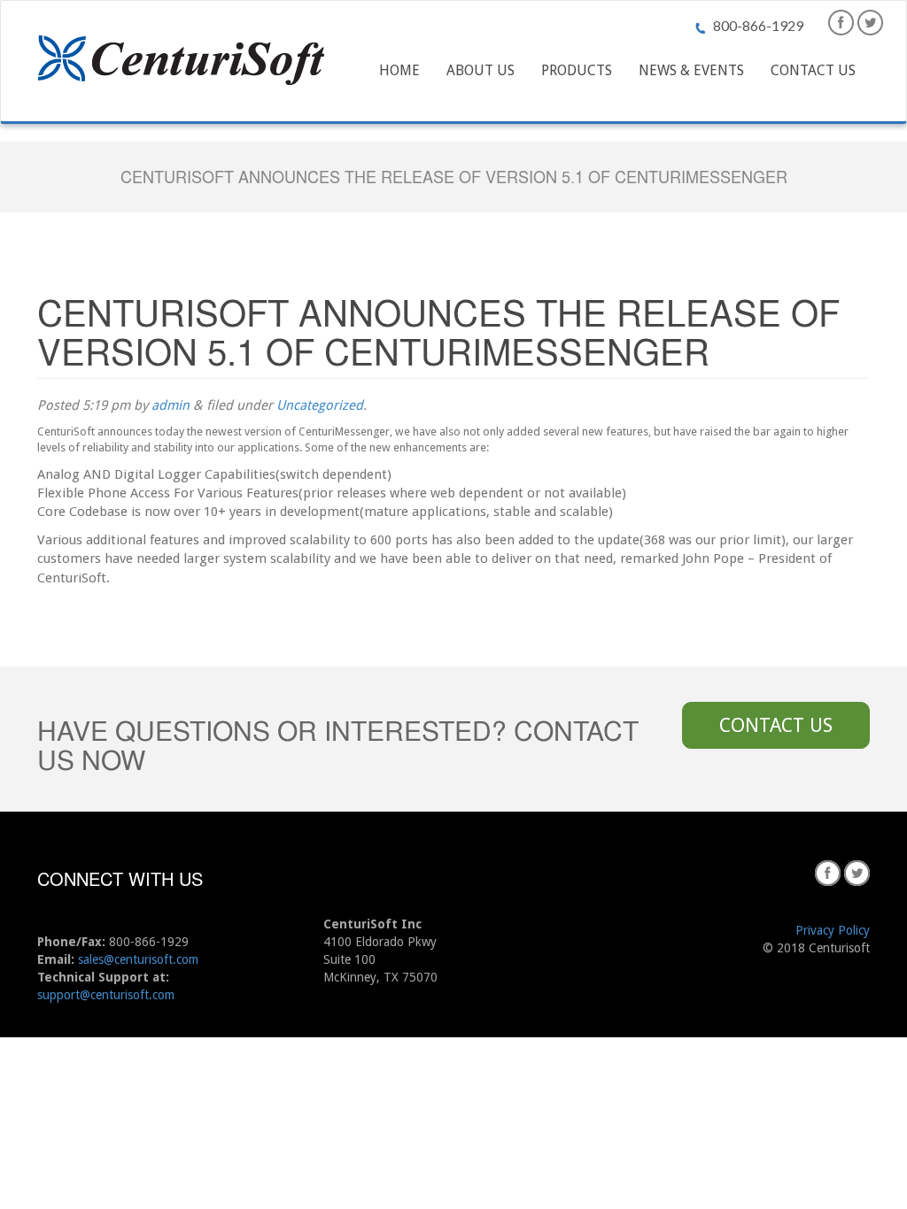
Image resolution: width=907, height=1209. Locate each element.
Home (399, 70)
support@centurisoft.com (105, 995)
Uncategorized (319, 405)
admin (170, 405)
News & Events (691, 70)
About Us (480, 70)
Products (576, 70)
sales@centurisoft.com (138, 959)
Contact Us (813, 70)
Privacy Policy (832, 930)
